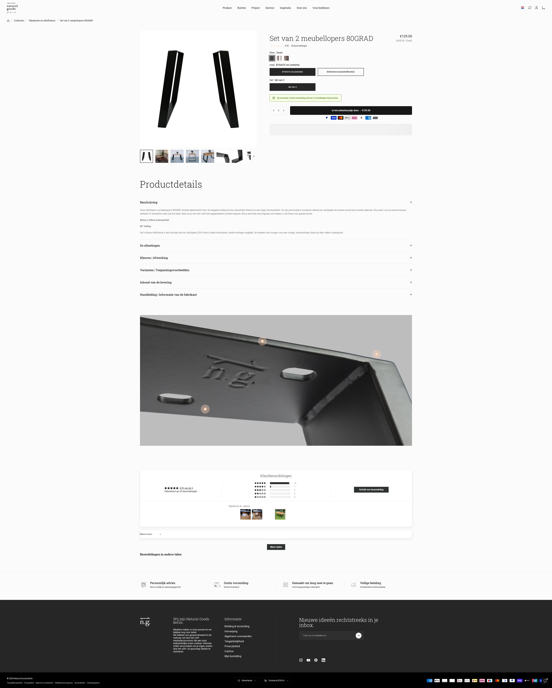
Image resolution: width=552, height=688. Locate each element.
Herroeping (231, 632)
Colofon (229, 652)
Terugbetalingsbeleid (15, 684)
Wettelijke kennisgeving (64, 684)
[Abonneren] (359, 636)
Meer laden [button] (276, 547)
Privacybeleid (232, 647)
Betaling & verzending (237, 627)
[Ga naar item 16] (222, 157)
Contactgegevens (93, 684)
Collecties (19, 21)
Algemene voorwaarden (238, 637)
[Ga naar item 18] (253, 157)
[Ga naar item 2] (161, 157)
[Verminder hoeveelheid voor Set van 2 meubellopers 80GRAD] (273, 111)
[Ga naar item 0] (146, 157)
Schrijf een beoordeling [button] (371, 490)
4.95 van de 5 (186, 489)
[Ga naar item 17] (238, 157)
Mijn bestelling (233, 657)
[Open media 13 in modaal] (198, 90)
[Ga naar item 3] (177, 157)
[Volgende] (249, 97)
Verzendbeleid (79, 684)
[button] (260, 484)
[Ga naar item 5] (207, 157)
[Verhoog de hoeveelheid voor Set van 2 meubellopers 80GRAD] (284, 111)
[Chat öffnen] (545, 681)
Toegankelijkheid (234, 642)
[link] (376, 355)
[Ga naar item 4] (192, 157)
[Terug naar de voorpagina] (8, 21)
